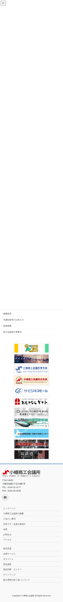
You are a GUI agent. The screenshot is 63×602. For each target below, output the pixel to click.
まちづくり (8, 559)
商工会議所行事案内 (12, 332)
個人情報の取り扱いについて (16, 580)
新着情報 (7, 326)
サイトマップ (9, 574)
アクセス (7, 539)
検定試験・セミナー (12, 569)
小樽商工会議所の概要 (13, 513)
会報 (5, 529)
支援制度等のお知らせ (13, 320)
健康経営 (7, 313)
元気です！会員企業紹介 (14, 524)
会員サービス (9, 554)
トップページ (9, 508)
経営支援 (7, 548)
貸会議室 (7, 564)
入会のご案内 (9, 519)
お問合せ (7, 534)
